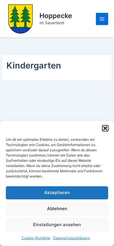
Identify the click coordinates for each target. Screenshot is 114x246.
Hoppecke (55, 16)
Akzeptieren (57, 192)
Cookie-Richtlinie (36, 238)
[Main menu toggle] (102, 19)
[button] (105, 128)
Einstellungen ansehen (57, 224)
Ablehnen (57, 208)
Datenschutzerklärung (71, 238)
